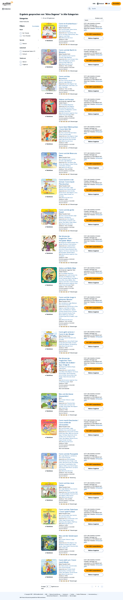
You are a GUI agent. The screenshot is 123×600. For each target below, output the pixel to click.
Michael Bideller (71, 459)
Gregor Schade (73, 164)
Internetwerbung (92, 594)
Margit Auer (70, 104)
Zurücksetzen (35, 26)
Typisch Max (65, 408)
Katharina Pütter (63, 62)
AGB (46, 594)
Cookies (72, 594)
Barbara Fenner (63, 192)
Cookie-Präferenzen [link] (81, 594)
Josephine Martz (71, 246)
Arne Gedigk (64, 104)
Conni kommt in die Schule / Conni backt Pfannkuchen (66, 182)
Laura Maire (62, 372)
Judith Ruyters (62, 368)
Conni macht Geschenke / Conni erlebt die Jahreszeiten (68, 423)
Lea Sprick (72, 61)
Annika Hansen (67, 137)
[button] (29, 29)
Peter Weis (64, 87)
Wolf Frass (69, 62)
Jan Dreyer (65, 34)
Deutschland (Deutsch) (52, 596)
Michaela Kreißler (67, 342)
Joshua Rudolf (70, 341)
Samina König (62, 469)
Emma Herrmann (71, 247)
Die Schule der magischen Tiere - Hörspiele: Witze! (66, 238)
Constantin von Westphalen (65, 109)
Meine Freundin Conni (67, 38)
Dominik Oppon (62, 373)
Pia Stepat (65, 435)
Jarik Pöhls (71, 314)
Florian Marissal (63, 461)
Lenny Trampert (71, 59)
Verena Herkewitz (69, 249)
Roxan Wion (62, 280)
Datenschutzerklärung (55, 594)
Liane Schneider (65, 29)
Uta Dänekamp (73, 344)
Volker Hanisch (69, 495)
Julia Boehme (64, 56)
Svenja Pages (67, 406)
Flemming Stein (63, 220)
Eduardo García (71, 306)
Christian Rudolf (63, 316)
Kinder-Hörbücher (24, 21)
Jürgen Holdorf (72, 222)
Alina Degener (65, 61)
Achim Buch (62, 249)
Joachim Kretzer (74, 281)
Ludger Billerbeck (67, 57)
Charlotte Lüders (63, 405)
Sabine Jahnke (73, 29)
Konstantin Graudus (67, 313)
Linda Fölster (67, 36)
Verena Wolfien (68, 280)
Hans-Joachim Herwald (64, 31)
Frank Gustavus (72, 244)
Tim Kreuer (66, 251)
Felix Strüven (62, 467)
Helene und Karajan (66, 100)
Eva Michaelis (65, 85)
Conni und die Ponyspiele (68, 454)
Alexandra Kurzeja (67, 462)
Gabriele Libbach (71, 252)
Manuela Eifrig (62, 108)
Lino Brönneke (70, 518)
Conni (64, 436)
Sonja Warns (75, 278)
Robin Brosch (69, 467)
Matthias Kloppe (71, 242)
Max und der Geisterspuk (68, 536)
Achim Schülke (72, 139)
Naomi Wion (65, 433)
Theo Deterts (70, 162)
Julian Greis (72, 251)
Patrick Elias (67, 111)
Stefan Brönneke (67, 377)
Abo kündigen (73, 596)
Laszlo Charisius (71, 275)
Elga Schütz (65, 139)
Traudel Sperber (69, 464)
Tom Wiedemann (68, 276)
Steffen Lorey (67, 466)
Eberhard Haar (71, 34)
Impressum (65, 594)
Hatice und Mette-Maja (67, 268)
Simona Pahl (70, 431)
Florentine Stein (70, 108)
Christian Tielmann (65, 400)
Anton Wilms (66, 222)
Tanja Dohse (70, 33)
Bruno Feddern (70, 316)
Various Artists (70, 375)
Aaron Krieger (70, 461)
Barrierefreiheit (64, 596)
